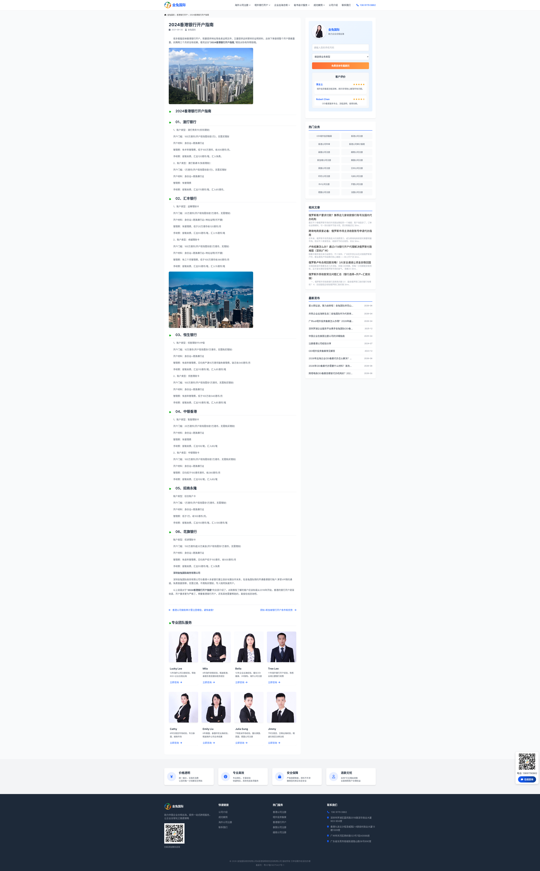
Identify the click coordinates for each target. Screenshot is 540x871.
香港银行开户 (182, 15)
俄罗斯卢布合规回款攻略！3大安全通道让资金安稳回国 (340, 262)
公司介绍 (333, 5)
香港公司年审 (324, 144)
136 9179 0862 (368, 5)
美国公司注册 (357, 160)
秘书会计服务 (300, 5)
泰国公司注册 (324, 152)
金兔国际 (171, 15)
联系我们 (346, 5)
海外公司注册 (241, 5)
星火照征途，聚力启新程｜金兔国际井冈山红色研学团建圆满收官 (331, 305)
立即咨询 (174, 682)
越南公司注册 (357, 152)
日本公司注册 (357, 168)
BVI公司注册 (324, 184)
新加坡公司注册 (324, 160)
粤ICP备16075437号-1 (274, 865)
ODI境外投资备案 (324, 136)
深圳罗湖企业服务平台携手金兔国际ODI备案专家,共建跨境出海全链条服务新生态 (331, 328)
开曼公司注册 (357, 184)
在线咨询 (528, 779)
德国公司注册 (324, 192)
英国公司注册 (324, 168)
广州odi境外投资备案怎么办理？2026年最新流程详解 (331, 321)
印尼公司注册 (324, 176)
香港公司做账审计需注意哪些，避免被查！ (193, 610)
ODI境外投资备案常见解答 (322, 351)
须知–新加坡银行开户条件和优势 (276, 610)
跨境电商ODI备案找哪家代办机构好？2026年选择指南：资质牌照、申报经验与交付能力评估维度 (331, 373)
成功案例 (318, 5)
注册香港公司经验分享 (320, 343)
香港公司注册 (357, 136)
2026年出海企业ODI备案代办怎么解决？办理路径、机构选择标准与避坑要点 (331, 358)
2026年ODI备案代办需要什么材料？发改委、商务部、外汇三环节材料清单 (331, 365)
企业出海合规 (281, 5)
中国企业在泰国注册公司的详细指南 (327, 336)
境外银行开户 (261, 5)
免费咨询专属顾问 (340, 65)
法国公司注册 (357, 192)
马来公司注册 (357, 176)
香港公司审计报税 (357, 144)
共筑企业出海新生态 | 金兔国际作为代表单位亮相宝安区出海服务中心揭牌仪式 (331, 313)
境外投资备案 (279, 817)
